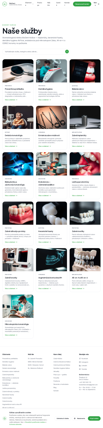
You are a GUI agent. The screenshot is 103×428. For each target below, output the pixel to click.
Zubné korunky (7, 401)
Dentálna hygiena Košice (62, 368)
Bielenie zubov (7, 365)
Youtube (84, 369)
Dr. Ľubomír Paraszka (35, 358)
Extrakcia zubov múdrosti (10, 371)
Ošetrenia (28, 4)
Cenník (58, 4)
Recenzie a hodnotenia (61, 384)
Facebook (84, 358)
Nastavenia (81, 418)
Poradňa (56, 378)
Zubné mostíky (7, 398)
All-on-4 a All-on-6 (8, 407)
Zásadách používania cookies (35, 422)
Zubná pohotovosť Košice (62, 365)
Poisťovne (57, 381)
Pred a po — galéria (60, 374)
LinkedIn (84, 365)
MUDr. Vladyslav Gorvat (36, 365)
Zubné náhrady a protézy (10, 391)
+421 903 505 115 (85, 382)
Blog (55, 387)
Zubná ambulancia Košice (62, 362)
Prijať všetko (94, 418)
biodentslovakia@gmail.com (88, 384)
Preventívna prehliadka (10, 358)
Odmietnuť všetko (63, 418)
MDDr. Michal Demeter (35, 362)
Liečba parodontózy (9, 388)
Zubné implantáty (8, 374)
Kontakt (67, 4)
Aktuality (56, 371)
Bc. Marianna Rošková (35, 368)
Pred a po (39, 4)
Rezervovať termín (82, 4)
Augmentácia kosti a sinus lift (12, 404)
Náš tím (48, 4)
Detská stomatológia (9, 368)
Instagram (84, 362)
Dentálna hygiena (8, 362)
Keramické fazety (8, 395)
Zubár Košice (58, 358)
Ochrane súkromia (15, 424)
